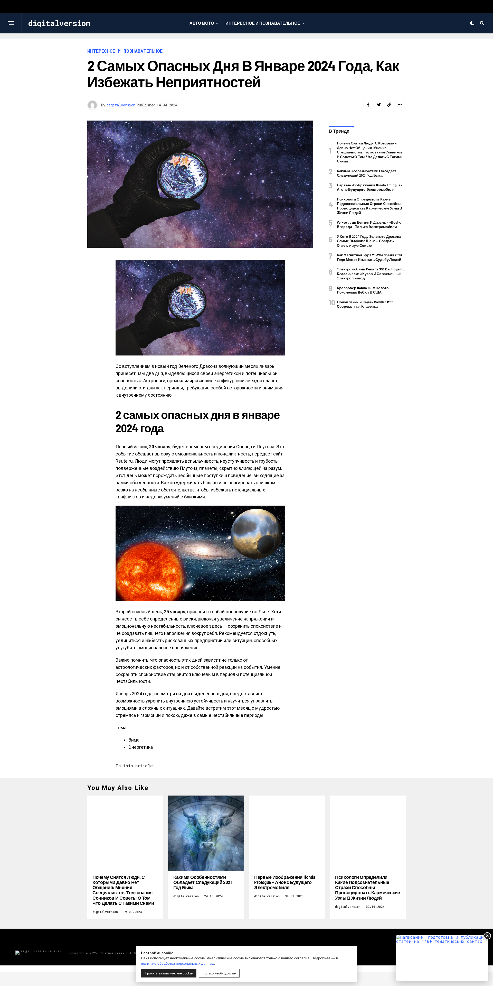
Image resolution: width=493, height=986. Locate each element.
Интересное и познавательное (262, 23)
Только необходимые (219, 973)
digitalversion (121, 105)
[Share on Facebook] (368, 104)
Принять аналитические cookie (169, 973)
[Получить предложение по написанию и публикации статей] (442, 958)
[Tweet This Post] (378, 104)
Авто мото (201, 23)
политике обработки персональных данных (177, 963)
